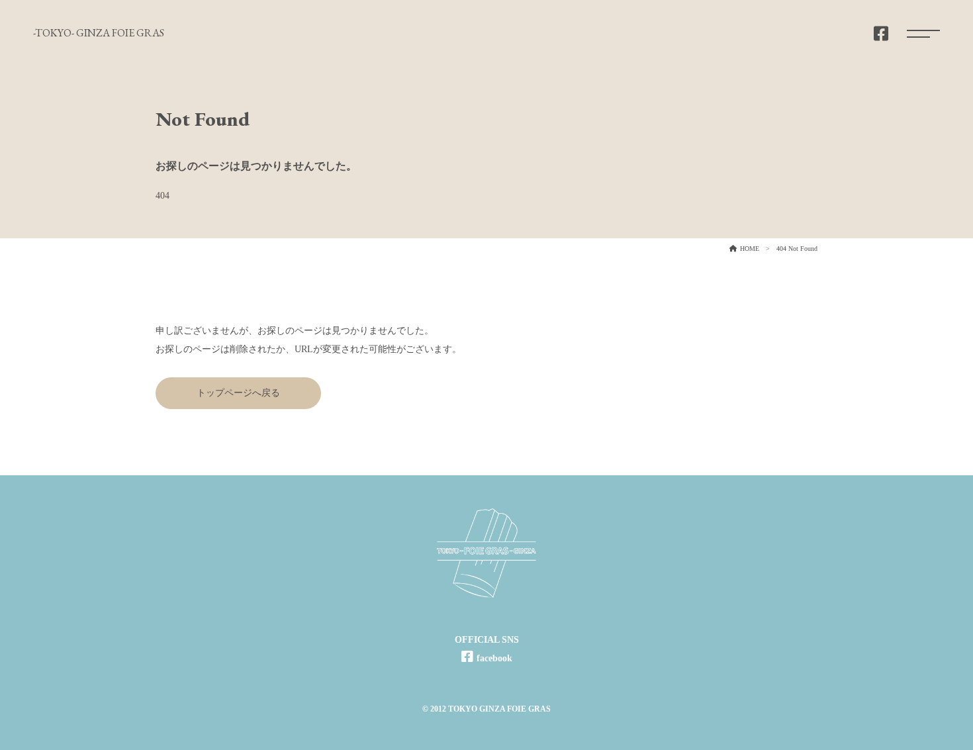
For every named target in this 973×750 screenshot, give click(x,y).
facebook (494, 658)
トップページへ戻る (238, 393)
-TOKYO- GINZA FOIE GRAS (98, 33)
